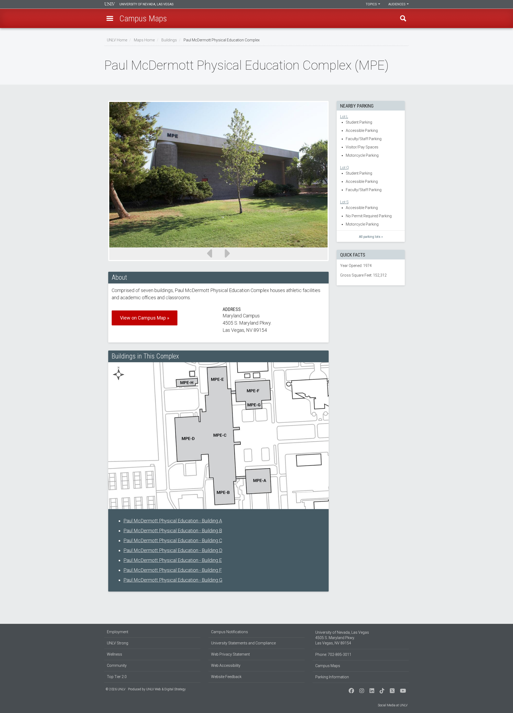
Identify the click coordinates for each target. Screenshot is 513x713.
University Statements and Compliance (243, 643)
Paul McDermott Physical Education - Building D (172, 550)
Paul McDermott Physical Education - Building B (172, 530)
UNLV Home (117, 40)
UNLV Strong (117, 643)
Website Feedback (226, 677)
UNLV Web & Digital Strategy (166, 689)
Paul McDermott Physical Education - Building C (172, 540)
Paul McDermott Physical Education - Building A (172, 520)
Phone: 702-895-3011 (333, 654)
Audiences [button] (397, 4)
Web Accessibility (225, 665)
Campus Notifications (229, 632)
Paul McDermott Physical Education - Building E (172, 560)
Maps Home (144, 40)
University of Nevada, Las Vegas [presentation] (146, 4)
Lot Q (344, 168)
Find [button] (403, 18)
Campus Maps (327, 666)
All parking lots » (371, 237)
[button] (109, 18)
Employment (117, 632)
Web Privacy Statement (230, 654)
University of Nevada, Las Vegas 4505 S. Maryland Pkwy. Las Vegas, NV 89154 (342, 637)
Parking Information (332, 677)
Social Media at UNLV (392, 705)
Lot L (344, 117)
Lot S (344, 202)
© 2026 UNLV (115, 689)
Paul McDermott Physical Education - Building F (172, 570)
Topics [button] (372, 4)
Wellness (114, 654)
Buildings (169, 40)
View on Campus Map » (144, 318)
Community (117, 665)
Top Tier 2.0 (117, 677)
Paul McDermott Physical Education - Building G (172, 580)
